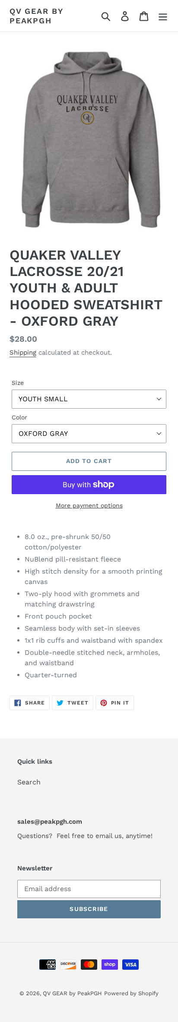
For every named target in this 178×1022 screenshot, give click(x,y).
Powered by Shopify (131, 993)
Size (18, 382)
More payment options (89, 505)
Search (29, 782)
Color (19, 417)
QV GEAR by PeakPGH (36, 15)
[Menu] (162, 15)
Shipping (23, 352)
